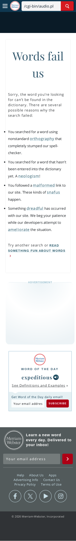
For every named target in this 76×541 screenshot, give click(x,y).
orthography (42, 138)
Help (21, 475)
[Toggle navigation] (5, 6)
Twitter (30, 496)
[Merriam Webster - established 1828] (15, 6)
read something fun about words (36, 248)
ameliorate (19, 229)
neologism (28, 175)
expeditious (37, 377)
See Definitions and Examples (38, 385)
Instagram (60, 496)
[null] (56, 377)
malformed (44, 185)
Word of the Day (39, 369)
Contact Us (52, 480)
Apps (53, 475)
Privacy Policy (25, 484)
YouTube (45, 496)
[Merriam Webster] (39, 359)
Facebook (15, 496)
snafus (53, 192)
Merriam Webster (13, 440)
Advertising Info (26, 480)
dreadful (35, 208)
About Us (37, 475)
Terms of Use (51, 484)
